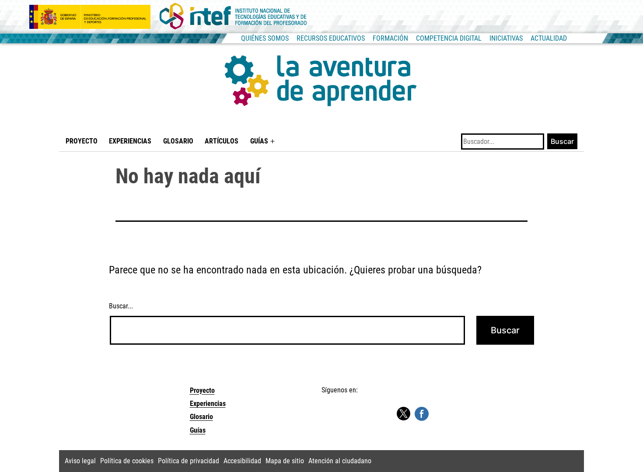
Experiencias (130, 141)
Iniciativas (506, 38)
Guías (259, 141)
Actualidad (549, 38)
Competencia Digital (449, 38)
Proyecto (82, 141)
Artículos (221, 141)
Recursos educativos (331, 38)
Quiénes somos (265, 38)
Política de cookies (127, 461)
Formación (390, 38)
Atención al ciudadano (339, 461)
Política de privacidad (188, 461)
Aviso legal (80, 461)
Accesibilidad (242, 461)
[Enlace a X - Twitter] (403, 414)
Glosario (178, 141)
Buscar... (121, 306)
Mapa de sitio (285, 461)
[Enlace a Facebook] (421, 413)
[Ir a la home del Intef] (233, 16)
